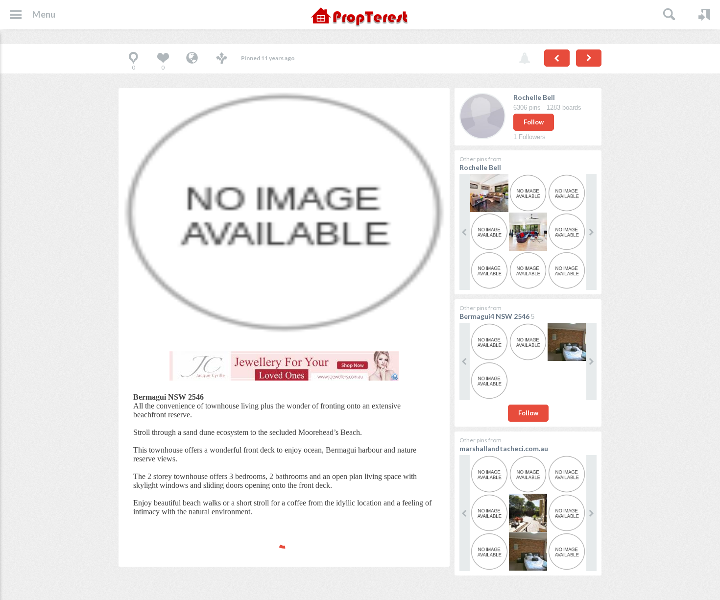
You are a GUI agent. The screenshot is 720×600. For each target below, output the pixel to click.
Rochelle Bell (534, 97)
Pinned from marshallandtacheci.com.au (192, 58)
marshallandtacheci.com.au (503, 448)
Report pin (524, 58)
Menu (43, 14)
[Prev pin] (557, 58)
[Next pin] (588, 58)
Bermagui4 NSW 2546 (494, 316)
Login (704, 14)
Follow (534, 122)
